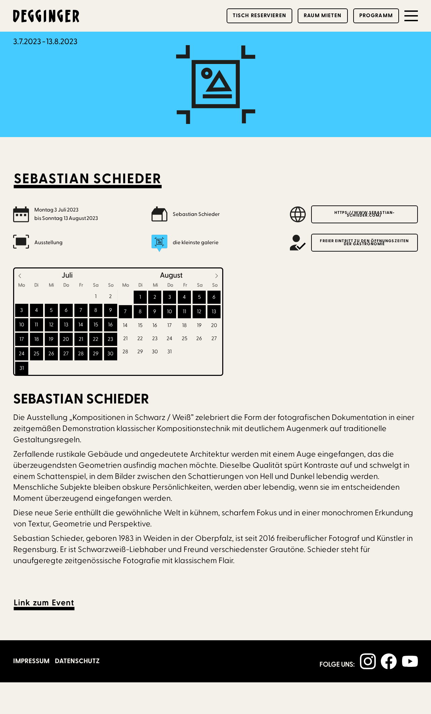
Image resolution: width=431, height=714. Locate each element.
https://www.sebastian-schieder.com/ (364, 214)
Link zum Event (44, 602)
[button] (411, 15)
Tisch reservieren (259, 15)
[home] (46, 16)
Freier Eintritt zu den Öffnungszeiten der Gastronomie (364, 242)
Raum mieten (322, 15)
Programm (376, 15)
